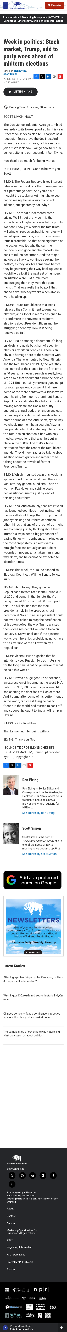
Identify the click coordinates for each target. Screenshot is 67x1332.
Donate (56, 5)
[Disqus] (33, 1101)
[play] (5, 1327)
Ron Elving (20, 70)
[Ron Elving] (11, 785)
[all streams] (62, 1327)
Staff (10, 1240)
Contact (11, 1216)
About (10, 1208)
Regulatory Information (19, 1247)
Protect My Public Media (20, 1262)
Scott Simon (10, 74)
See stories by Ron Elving (38, 813)
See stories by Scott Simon (39, 854)
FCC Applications (16, 1254)
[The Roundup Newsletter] (33, 926)
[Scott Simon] (11, 833)
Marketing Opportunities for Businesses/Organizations (22, 1231)
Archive (11, 1269)
